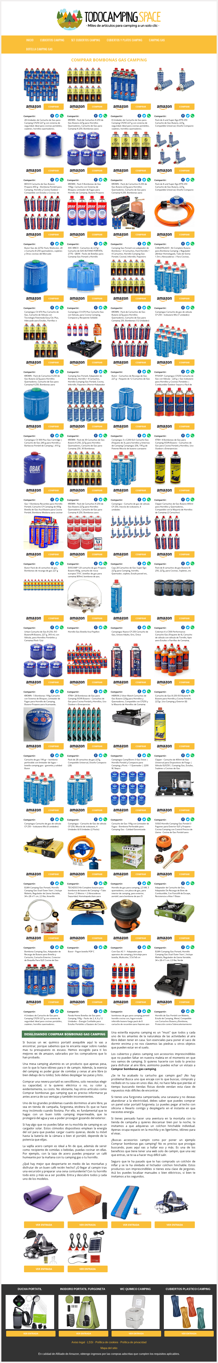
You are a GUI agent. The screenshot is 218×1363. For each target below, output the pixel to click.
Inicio (29, 40)
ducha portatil (30, 1289)
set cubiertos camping (85, 40)
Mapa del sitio (108, 1348)
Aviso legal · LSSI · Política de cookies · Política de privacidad (109, 1342)
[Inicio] (109, 28)
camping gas (157, 40)
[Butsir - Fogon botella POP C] (87, 916)
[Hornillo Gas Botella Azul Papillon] (87, 596)
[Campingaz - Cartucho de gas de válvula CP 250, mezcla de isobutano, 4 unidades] (131, 468)
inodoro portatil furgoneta (82, 1289)
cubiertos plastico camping (188, 1289)
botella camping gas (39, 49)
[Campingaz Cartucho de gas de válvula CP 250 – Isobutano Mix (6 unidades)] (44, 788)
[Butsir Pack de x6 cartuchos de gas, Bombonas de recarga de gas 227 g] (44, 532)
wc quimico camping (135, 1289)
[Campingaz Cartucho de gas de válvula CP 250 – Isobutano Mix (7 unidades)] (174, 277)
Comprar (53, 106)
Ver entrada (44, 1224)
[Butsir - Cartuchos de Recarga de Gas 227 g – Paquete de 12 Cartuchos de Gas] (131, 341)
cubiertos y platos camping (124, 40)
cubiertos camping (52, 40)
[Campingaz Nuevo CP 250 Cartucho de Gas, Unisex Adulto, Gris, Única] (131, 596)
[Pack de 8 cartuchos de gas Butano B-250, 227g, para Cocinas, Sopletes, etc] (174, 532)
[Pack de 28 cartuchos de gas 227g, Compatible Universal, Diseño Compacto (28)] (87, 724)
